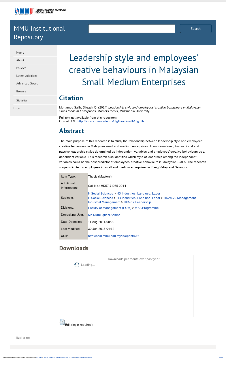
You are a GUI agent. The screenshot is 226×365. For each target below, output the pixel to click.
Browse (21, 91)
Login (17, 108)
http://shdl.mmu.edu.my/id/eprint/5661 (114, 236)
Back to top (23, 338)
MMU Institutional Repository (39, 32)
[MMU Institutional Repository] (40, 19)
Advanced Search (27, 83)
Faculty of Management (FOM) (109, 208)
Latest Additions (26, 76)
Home (20, 52)
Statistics (22, 100)
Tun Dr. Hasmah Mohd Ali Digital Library (58, 357)
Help (221, 357)
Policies (21, 68)
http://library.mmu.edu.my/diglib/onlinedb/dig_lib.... (112, 121)
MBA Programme (147, 208)
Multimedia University (83, 357)
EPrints (39, 357)
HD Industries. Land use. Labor (138, 193)
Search (196, 28)
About (20, 60)
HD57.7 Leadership (137, 202)
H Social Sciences (100, 193)
